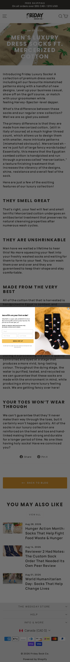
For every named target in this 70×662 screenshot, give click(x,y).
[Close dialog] (68, 309)
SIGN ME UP (18, 341)
